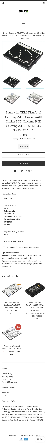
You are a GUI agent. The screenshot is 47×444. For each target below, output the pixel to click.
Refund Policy (7, 374)
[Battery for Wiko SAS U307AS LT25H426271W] (12, 334)
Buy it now (23, 163)
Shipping (15, 139)
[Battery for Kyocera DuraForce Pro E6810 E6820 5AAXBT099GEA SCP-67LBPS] (12, 290)
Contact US (6, 395)
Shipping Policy (7, 376)
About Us (5, 393)
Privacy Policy (7, 379)
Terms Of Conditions (9, 382)
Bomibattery (22, 435)
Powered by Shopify (33, 435)
